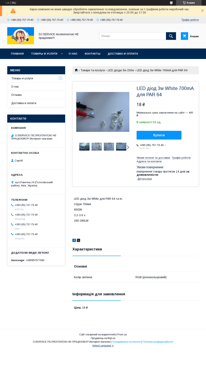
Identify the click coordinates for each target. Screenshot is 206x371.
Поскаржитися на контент (126, 341)
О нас (73, 53)
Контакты (92, 53)
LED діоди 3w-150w (121, 70)
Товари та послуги (92, 70)
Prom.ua (122, 334)
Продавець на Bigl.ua (103, 338)
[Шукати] (171, 36)
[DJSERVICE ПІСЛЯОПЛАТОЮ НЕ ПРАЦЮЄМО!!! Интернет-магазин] (20, 43)
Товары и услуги (44, 53)
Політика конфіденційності (158, 341)
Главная (17, 53)
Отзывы (16, 94)
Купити (159, 135)
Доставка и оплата (123, 53)
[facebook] (74, 241)
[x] (78, 241)
